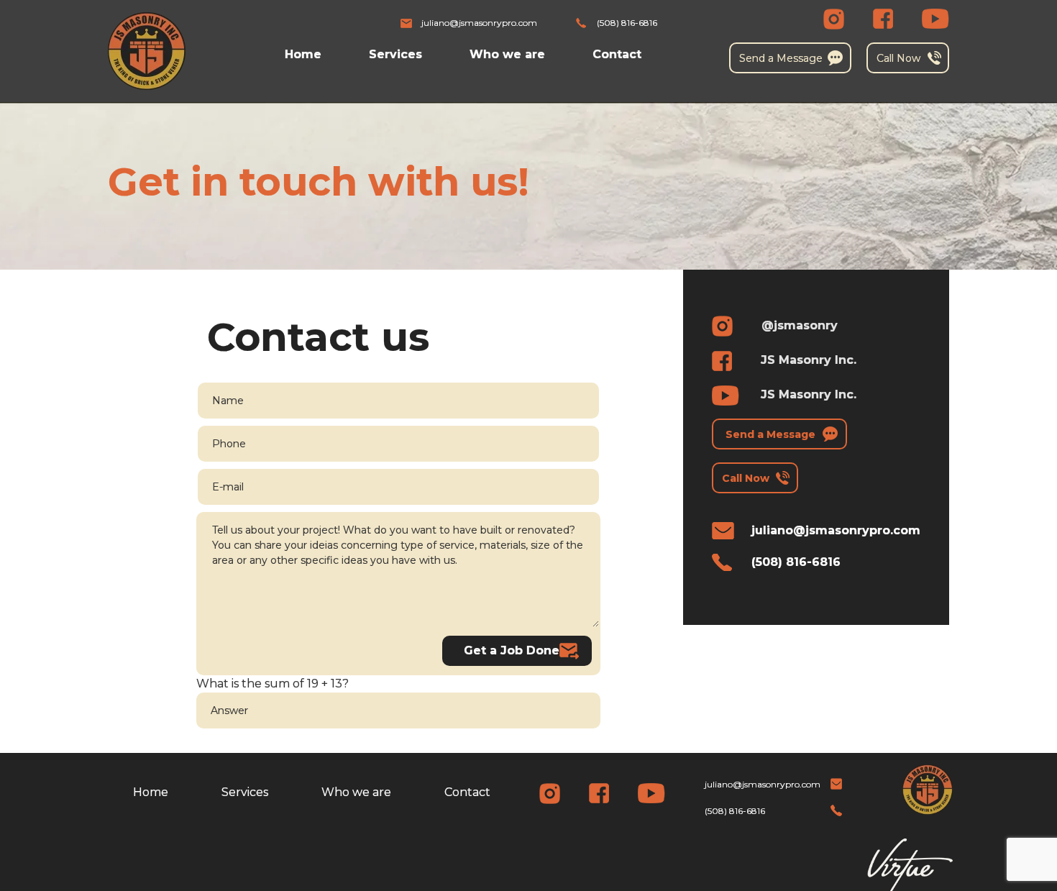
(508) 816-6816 (627, 22)
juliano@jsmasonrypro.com (479, 22)
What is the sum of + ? (272, 683)
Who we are (507, 54)
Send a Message (781, 58)
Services (395, 54)
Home (303, 54)
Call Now (898, 58)
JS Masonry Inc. (808, 360)
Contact (616, 54)
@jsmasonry (799, 325)
